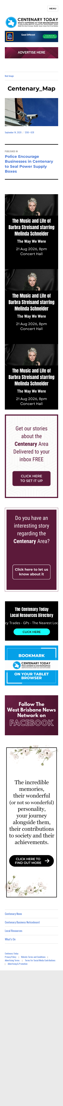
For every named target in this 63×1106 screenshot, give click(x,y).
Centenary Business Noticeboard (22, 922)
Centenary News (13, 914)
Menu (52, 8)
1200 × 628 (29, 132)
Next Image (9, 76)
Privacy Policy (10, 956)
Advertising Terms (12, 960)
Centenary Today (11, 953)
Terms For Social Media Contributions (40, 960)
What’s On (10, 939)
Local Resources (13, 931)
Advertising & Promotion (17, 963)
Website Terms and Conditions (33, 956)
